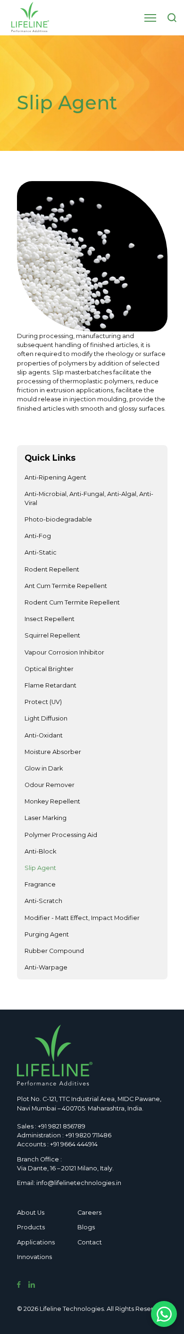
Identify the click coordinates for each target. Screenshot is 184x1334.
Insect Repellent (50, 618)
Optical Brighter (49, 668)
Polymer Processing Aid (61, 834)
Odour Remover (50, 784)
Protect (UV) (43, 701)
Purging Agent (47, 934)
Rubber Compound (54, 950)
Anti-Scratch (43, 900)
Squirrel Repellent (52, 635)
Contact (89, 1242)
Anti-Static (41, 552)
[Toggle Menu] (150, 18)
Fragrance (40, 884)
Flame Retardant (50, 685)
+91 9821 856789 (61, 1126)
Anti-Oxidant (44, 735)
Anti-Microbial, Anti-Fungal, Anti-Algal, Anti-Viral (89, 498)
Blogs (86, 1227)
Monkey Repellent (52, 801)
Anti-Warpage (46, 967)
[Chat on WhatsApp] (164, 1314)
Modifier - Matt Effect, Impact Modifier (82, 917)
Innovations (34, 1256)
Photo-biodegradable (58, 519)
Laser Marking (46, 817)
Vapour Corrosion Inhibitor (64, 652)
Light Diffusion (46, 718)
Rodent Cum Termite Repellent (72, 602)
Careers (89, 1212)
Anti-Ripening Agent (55, 477)
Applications (36, 1242)
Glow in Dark (44, 768)
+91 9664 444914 (74, 1144)
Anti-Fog (38, 535)
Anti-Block (40, 851)
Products (31, 1227)
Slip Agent (40, 867)
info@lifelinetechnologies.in (78, 1182)
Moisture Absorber (53, 751)
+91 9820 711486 (88, 1135)
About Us (30, 1212)
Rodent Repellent (52, 569)
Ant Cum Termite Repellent (66, 585)
